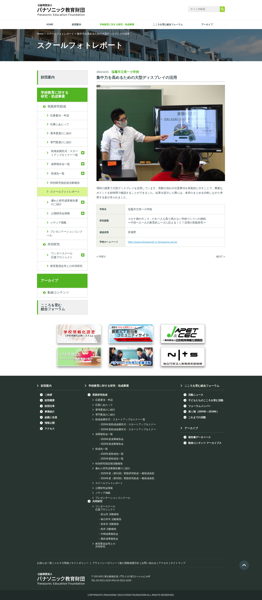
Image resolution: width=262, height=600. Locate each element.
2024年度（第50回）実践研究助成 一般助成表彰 (127, 478)
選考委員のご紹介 (61, 133)
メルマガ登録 (61, 563)
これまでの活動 (197, 417)
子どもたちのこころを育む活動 (205, 400)
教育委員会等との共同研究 (66, 265)
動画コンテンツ (58, 292)
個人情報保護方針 (129, 563)
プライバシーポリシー (104, 563)
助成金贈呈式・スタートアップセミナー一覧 (64, 153)
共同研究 (54, 244)
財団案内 (48, 77)
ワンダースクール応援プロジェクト (62, 255)
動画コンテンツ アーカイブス (205, 442)
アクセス (50, 428)
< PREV (101, 256)
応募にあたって (59, 124)
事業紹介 (50, 411)
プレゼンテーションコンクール (64, 233)
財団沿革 (50, 406)
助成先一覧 (57, 173)
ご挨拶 (48, 394)
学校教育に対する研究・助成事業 (54, 94)
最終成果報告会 (109, 538)
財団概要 (50, 400)
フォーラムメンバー (199, 406)
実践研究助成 (57, 106)
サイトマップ (178, 563)
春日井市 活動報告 (111, 519)
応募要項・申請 (59, 115)
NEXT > (220, 256)
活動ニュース (195, 394)
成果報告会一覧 (60, 164)
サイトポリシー (80, 563)
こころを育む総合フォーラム (53, 307)
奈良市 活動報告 (110, 524)
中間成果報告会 (109, 534)
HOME (49, 24)
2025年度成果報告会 (112, 443)
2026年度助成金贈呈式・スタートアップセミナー (128, 424)
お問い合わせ (148, 563)
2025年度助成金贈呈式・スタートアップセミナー (128, 429)
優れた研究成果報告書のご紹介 (64, 202)
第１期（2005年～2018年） (203, 411)
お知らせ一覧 (44, 563)
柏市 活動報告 (108, 529)
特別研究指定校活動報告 (65, 182)
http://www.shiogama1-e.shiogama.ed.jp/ (152, 241)
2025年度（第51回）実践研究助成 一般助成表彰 (127, 473)
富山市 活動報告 (110, 514)
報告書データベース (199, 437)
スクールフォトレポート (60, 33)
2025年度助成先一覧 (112, 458)
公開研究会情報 (60, 213)
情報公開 (50, 422)
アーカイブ (49, 280)
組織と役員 (51, 417)
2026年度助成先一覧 (112, 453)
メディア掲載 (58, 222)
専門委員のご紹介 (61, 142)
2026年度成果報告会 (112, 439)
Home (40, 33)
